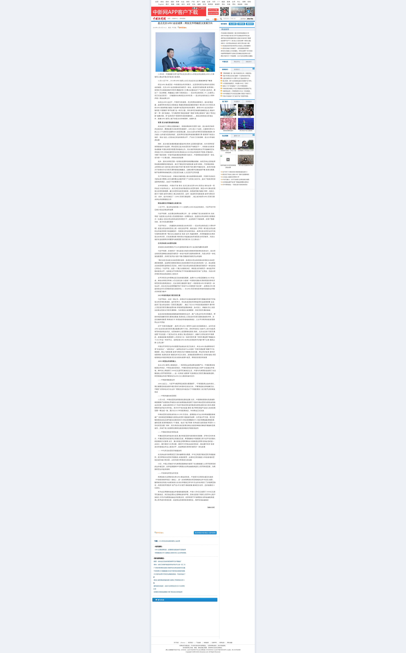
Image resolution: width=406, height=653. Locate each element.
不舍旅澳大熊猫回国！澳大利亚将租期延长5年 (235, 33)
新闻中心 (175, 18)
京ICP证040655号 (193, 650)
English (161, 4)
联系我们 (190, 642)
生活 (204, 4)
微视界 (217, 4)
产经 (193, 2)
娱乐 (183, 4)
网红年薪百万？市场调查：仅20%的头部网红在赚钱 (236, 56)
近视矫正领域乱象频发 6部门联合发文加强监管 (168, 592)
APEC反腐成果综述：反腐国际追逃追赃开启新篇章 (170, 549)
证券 (208, 2)
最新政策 (250, 24)
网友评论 (237, 62)
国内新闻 (182, 18)
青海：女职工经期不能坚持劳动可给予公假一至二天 (169, 564)
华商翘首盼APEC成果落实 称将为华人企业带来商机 (170, 553)
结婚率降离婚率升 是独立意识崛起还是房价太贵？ (236, 53)
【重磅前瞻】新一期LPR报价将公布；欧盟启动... (237, 73)
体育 (188, 4)
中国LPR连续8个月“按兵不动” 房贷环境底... (236, 96)
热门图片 (225, 101)
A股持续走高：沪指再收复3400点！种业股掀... (237, 91)
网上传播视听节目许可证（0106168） (176, 650)
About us (183, 642)
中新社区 (225, 62)
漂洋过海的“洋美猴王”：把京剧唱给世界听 (236, 48)
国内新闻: (224, 24)
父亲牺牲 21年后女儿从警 (246, 150)
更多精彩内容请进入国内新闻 (205, 533)
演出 (223, 4)
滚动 (162, 2)
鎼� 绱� (250, 18)
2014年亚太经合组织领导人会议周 (169, 541)
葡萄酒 (210, 4)
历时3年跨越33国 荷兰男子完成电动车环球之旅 (235, 35)
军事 (177, 2)
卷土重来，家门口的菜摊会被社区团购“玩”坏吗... (237, 81)
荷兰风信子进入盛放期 (246, 130)
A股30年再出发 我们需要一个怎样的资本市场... (237, 76)
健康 (199, 4)
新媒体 (240, 4)
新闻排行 (225, 69)
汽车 (213, 2)
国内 (167, 2)
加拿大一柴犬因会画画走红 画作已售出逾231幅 (235, 43)
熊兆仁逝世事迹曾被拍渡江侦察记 (164, 580)
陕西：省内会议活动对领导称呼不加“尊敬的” (167, 561)
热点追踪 (233, 24)
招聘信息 (221, 642)
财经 (188, 2)
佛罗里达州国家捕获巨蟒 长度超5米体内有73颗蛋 (236, 38)
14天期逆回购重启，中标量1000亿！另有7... (236, 83)
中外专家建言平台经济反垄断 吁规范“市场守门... (237, 93)
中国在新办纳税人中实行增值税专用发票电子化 (237, 88)
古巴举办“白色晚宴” (246, 117)
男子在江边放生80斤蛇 (246, 165)
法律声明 (214, 642)
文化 (193, 4)
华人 (238, 2)
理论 (234, 4)
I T (218, 2)
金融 (203, 2)
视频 (172, 4)
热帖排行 (249, 62)
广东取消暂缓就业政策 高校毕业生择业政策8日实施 (169, 568)
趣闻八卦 (237, 136)
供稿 (246, 4)
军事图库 (249, 101)
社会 (182, 2)
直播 (178, 4)
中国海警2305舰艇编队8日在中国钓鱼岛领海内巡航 (169, 571)
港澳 (228, 2)
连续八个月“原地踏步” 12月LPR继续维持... (235, 86)
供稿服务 (206, 642)
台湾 (233, 2)
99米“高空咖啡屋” (228, 117)
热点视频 (225, 136)
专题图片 (237, 101)
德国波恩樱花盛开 (228, 130)
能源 (223, 2)
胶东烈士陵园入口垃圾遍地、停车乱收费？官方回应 (236, 51)
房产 (198, 2)
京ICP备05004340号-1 (221, 650)
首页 (156, 2)
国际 (172, 2)
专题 (228, 4)
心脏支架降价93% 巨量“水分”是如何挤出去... (236, 78)
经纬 (249, 2)
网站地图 (229, 642)
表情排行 (237, 69)
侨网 (244, 2)
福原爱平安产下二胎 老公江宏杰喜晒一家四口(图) (236, 41)
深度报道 (241, 24)
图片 (167, 4)
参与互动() (182, 27)
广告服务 (198, 642)
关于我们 (176, 642)
